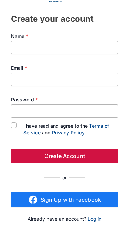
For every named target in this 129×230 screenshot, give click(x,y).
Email (19, 68)
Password (24, 99)
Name (19, 36)
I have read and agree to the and (66, 129)
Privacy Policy (68, 133)
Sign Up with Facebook (71, 199)
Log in (94, 219)
